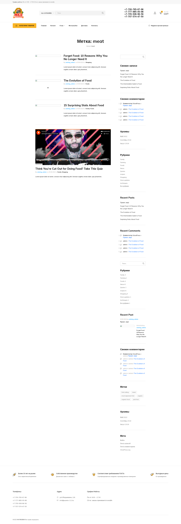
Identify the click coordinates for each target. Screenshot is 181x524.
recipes (122, 174)
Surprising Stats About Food (129, 87)
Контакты (94, 25)
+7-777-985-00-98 (133, 11)
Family (88, 108)
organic (140, 396)
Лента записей (125, 443)
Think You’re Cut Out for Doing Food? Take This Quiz (69, 168)
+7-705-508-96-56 (133, 14)
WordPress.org (125, 450)
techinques (124, 183)
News (122, 168)
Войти (122, 440)
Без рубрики (124, 186)
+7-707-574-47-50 (133, 16)
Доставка (84, 25)
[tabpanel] (48, 63)
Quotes (122, 171)
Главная (43, 25)
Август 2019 (124, 143)
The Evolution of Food (78, 80)
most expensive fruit (128, 396)
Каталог (53, 25)
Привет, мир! (124, 71)
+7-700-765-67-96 (133, 9)
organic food (126, 399)
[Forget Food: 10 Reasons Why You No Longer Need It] (127, 332)
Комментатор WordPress (131, 103)
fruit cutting (125, 392)
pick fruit (136, 399)
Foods (87, 84)
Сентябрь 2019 (125, 140)
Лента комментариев (127, 447)
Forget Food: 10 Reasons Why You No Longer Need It (85, 57)
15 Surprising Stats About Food (84, 105)
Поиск (144, 57)
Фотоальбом (73, 25)
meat (134, 392)
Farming (123, 162)
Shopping (88, 62)
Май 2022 (123, 136)
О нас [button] (61, 25)
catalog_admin (70, 62)
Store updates (125, 180)
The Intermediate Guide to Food (131, 84)
